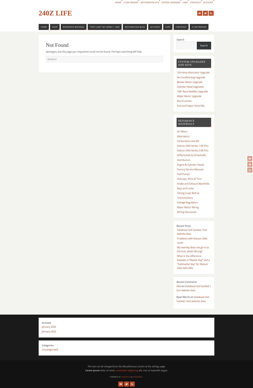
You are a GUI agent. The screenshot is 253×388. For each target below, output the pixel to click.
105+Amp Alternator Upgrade (193, 72)
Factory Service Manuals (190, 169)
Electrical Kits (184, 101)
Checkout (195, 2)
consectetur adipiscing (127, 370)
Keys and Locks (185, 188)
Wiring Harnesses (186, 212)
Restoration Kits (150, 2)
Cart (185, 2)
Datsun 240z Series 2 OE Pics (192, 150)
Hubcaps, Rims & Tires (189, 178)
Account (208, 2)
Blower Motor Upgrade (189, 82)
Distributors (183, 160)
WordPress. (137, 377)
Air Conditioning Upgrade (191, 77)
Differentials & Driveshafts (191, 155)
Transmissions (185, 197)
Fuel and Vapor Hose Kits (191, 105)
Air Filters (182, 131)
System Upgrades (170, 2)
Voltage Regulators (187, 202)
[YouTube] (249, 158)
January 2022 (49, 331)
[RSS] (249, 170)
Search (180, 39)
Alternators (183, 136)
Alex (179, 286)
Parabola (125, 377)
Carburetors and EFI (188, 141)
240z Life (55, 13)
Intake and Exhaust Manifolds (193, 183)
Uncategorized (50, 349)
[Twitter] (249, 164)
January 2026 (49, 326)
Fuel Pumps (183, 174)
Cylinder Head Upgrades (190, 86)
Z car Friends (131, 2)
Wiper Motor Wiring (188, 207)
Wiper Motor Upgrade (189, 96)
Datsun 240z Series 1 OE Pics (192, 145)
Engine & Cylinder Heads (190, 164)
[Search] (159, 59)
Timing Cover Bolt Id (188, 193)
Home (118, 2)
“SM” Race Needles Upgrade (192, 91)
